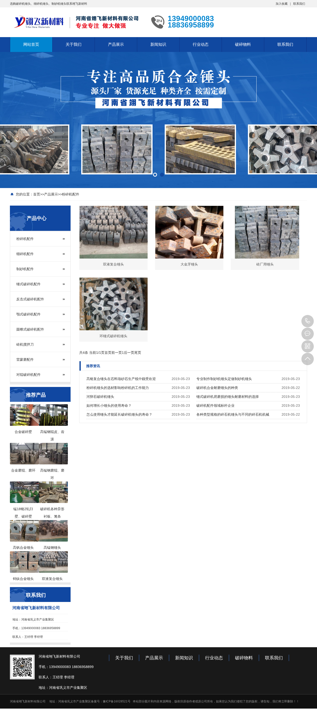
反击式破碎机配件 (30, 299)
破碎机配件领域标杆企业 (215, 405)
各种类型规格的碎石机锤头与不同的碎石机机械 (232, 414)
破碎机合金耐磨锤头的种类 (217, 388)
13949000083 (307, 321)
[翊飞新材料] (77, 21)
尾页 (137, 353)
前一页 (116, 353)
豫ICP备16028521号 (117, 701)
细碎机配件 (25, 254)
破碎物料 (243, 44)
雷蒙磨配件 (25, 359)
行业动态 (201, 44)
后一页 (129, 353)
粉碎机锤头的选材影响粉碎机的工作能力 (117, 388)
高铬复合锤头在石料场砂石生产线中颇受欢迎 (121, 379)
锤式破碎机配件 (28, 284)
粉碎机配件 (70, 194)
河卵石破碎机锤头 (100, 397)
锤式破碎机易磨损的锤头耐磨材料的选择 (227, 397)
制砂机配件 (25, 269)
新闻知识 (158, 44)
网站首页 (31, 44)
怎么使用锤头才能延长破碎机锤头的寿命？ (119, 414)
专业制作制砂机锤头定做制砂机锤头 (224, 379)
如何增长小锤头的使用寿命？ (109, 405)
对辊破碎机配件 (28, 375)
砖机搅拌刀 (25, 344)
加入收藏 (282, 3)
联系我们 (299, 3)
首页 (36, 194)
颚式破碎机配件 (28, 314)
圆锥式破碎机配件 (30, 329)
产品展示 (116, 44)
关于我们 (73, 44)
